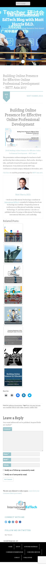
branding (8, 407)
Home (10, 547)
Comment (7, 429)
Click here (6, 173)
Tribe (36, 407)
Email (6, 460)
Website (6, 465)
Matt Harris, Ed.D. (35, 96)
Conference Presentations (15, 405)
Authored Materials (31, 547)
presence (26, 407)
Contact (17, 557)
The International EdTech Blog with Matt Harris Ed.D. (23, 19)
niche (18, 407)
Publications (28, 557)
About (18, 547)
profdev (32, 407)
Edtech (14, 407)
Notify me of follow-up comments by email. (20, 470)
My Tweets (8, 535)
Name (6, 454)
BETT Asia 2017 (37, 173)
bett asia (32, 405)
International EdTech (11, 202)
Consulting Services (33, 552)
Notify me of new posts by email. (16, 475)
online (21, 407)
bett (28, 405)
